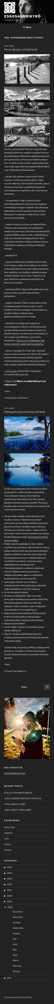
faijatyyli (8, 833)
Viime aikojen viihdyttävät (20, 49)
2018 (9, 907)
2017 (9, 978)
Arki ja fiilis (9, 827)
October (17, 922)
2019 (9, 901)
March (16, 960)
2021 (9, 890)
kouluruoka (11, 371)
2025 (9, 867)
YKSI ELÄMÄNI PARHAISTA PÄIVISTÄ (22, 798)
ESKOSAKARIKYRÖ (22, 16)
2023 (9, 878)
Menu (28, 27)
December (18, 911)
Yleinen (8, 850)
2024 (9, 873)
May (15, 949)
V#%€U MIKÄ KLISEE (14, 804)
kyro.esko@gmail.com (14, 773)
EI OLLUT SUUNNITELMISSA (18, 793)
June (15, 944)
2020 (9, 896)
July (14, 939)
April (15, 955)
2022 (9, 884)
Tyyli (6, 838)
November (18, 917)
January (16, 971)
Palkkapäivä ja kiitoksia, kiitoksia (24, 412)
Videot (7, 844)
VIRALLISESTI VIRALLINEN (17, 810)
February (17, 966)
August (16, 933)
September (18, 928)
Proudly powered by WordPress (18, 997)
